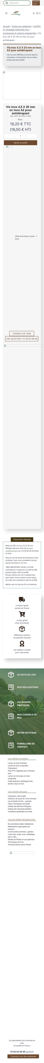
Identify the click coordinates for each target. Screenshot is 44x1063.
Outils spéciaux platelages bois (20, 781)
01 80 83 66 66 (36, 3)
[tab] (22, 539)
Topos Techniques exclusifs (19, 804)
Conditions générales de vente (20, 811)
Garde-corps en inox (16, 784)
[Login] (34, 13)
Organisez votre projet (17, 796)
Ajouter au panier (20, 143)
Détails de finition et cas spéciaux (21, 839)
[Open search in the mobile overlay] (17, 3)
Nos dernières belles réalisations (20, 824)
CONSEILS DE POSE (21, 333)
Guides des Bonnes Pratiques (19, 806)
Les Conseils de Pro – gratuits (19, 801)
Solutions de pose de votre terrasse (22, 798)
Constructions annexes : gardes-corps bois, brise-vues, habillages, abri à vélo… (21, 834)
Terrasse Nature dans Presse (19, 845)
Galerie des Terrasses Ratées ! (20, 809)
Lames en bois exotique (17, 763)
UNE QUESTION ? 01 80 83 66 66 (21, 338)
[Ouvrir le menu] (6, 13)
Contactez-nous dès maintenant (23, 1056)
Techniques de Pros (16, 842)
